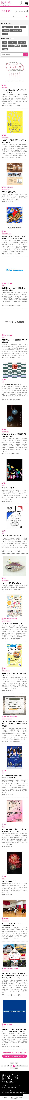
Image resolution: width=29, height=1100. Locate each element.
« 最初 (12, 1063)
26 (11, 1065)
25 (8, 1065)
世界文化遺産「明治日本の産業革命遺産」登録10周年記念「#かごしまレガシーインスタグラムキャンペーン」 (14, 975)
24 (5, 1065)
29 (20, 1065)
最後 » (16, 1068)
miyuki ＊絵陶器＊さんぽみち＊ (12, 583)
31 (26, 1065)
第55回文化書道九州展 (9, 192)
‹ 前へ (16, 1063)
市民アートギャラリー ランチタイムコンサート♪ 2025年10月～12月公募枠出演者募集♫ (14, 724)
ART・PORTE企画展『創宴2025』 (12, 384)
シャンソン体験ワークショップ (11, 535)
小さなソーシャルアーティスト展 (12, 623)
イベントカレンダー (22, 11)
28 (17, 1065)
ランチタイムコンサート (9, 488)
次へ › (12, 1068)
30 (23, 1065)
